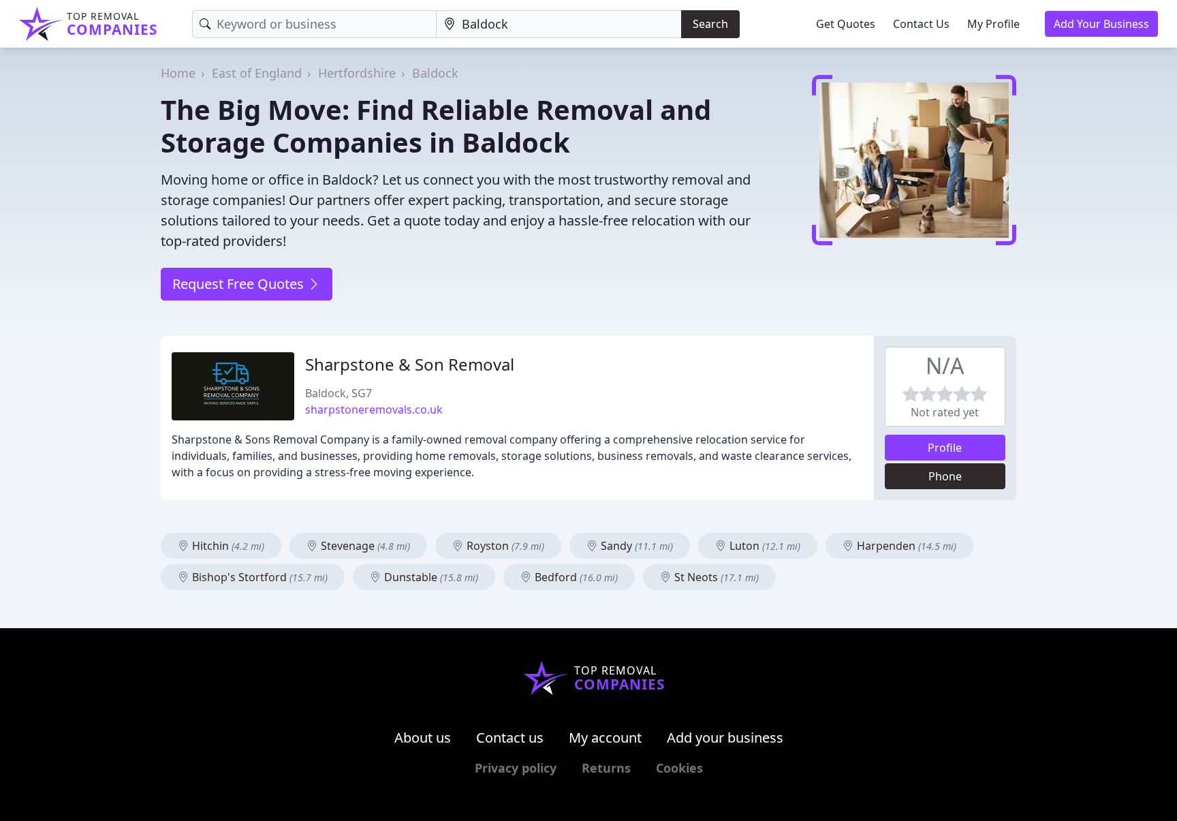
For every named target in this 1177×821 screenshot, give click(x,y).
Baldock (435, 73)
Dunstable (429, 577)
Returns (606, 768)
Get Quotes (845, 23)
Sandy (635, 545)
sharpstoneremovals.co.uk (374, 409)
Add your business (725, 737)
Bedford (575, 577)
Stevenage (364, 545)
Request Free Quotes (239, 284)
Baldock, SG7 (338, 393)
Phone (945, 476)
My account (605, 737)
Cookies (679, 768)
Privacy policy (515, 768)
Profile (945, 447)
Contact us (510, 737)
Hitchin (226, 545)
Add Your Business (1101, 23)
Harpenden (905, 545)
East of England (257, 73)
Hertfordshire (357, 73)
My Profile (993, 23)
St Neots (715, 577)
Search (710, 23)
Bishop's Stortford (258, 577)
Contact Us (921, 23)
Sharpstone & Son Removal (409, 364)
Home (178, 73)
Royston (504, 545)
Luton (763, 545)
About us (422, 737)
